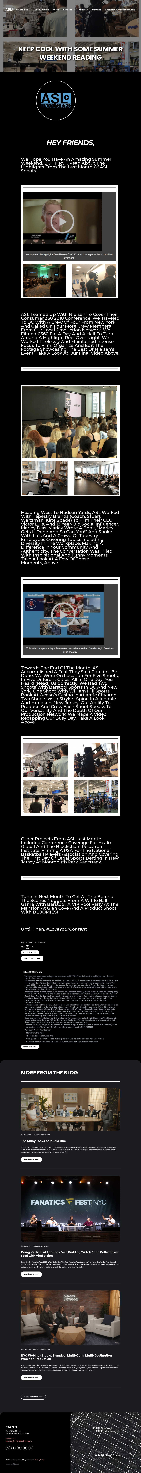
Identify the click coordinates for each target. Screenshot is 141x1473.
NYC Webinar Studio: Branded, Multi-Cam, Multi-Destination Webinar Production (62, 1042)
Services (67, 9)
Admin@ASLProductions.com (120, 9)
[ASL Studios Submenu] (29, 10)
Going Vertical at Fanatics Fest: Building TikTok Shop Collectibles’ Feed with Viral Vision (65, 1039)
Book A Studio (42, 9)
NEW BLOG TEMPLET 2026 (42, 1135)
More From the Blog (35, 1033)
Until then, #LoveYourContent (37, 1030)
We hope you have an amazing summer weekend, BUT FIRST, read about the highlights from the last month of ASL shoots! (68, 977)
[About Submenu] (86, 10)
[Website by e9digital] (12, 1465)
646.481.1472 (11, 1438)
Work (56, 9)
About (82, 9)
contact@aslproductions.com (19, 1441)
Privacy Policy (39, 1460)
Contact (96, 9)
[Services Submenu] (73, 10)
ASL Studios (22, 9)
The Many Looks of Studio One (39, 1036)
